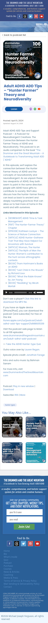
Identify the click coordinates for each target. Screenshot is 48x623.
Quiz (6, 559)
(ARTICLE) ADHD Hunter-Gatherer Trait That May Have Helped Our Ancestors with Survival (25, 241)
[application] (24, 292)
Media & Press (11, 577)
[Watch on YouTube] (39, 109)
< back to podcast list (14, 35)
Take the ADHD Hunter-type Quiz (23, 344)
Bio (5, 553)
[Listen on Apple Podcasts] (30, 109)
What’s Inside (10, 556)
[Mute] (34, 292)
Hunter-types (10, 405)
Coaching (8, 574)
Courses (8, 568)
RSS (16, 394)
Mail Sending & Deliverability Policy (22, 583)
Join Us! (24, 526)
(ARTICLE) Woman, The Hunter (24, 247)
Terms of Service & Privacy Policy (20, 580)
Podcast (8, 562)
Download (8, 389)
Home (7, 550)
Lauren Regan (32, 349)
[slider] (40, 292)
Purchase (8, 565)
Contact (8, 586)
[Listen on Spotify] (34, 109)
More (22, 394)
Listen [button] (14, 108)
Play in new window (23, 386)
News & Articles (11, 571)
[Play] (6, 292)
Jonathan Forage (35, 354)
